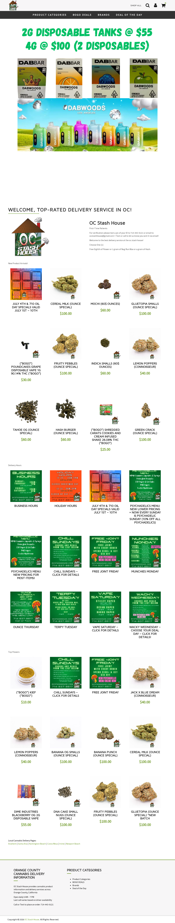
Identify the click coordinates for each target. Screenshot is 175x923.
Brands (104, 14)
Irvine (61, 784)
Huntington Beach (37, 784)
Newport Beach (73, 784)
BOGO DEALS (82, 14)
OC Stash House (31, 860)
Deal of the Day (129, 14)
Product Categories (50, 14)
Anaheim (12, 784)
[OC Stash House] (13, 5)
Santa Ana (22, 784)
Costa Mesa (52, 784)
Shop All (136, 5)
